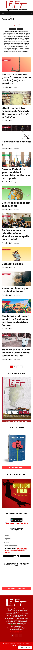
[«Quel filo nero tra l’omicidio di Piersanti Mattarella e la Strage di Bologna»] (16, 98)
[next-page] (21, 367)
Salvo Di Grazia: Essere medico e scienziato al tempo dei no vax (16, 352)
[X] (20, 635)
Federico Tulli (7, 87)
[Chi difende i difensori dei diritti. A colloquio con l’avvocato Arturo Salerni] (16, 306)
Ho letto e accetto (16, 550)
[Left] (16, 5)
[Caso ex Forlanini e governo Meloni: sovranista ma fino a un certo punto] (16, 159)
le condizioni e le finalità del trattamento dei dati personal (16, 550)
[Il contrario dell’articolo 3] (16, 132)
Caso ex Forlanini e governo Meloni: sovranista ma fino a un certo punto (16, 174)
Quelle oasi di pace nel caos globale (16, 204)
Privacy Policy (16, 632)
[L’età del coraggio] (16, 254)
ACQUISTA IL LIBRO (16, 468)
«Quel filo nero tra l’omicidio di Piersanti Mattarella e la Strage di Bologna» (15, 112)
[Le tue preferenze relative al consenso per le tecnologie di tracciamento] (25, 647)
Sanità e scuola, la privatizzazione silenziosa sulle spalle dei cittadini (15, 235)
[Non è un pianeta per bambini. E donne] (16, 278)
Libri (23, 643)
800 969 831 (15, 625)
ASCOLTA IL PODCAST (16, 589)
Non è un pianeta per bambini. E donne (15, 290)
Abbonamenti (6, 643)
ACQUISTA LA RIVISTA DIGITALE (16, 421)
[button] (2, 13)
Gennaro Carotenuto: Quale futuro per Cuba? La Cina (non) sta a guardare (16, 79)
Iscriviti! (16, 556)
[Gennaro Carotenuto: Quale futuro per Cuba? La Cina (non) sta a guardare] (16, 64)
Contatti (27, 643)
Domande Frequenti (16, 645)
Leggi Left (12, 643)
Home (3, 16)
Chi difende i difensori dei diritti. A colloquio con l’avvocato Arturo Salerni (15, 320)
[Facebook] (12, 635)
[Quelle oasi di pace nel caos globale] (16, 193)
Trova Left (18, 643)
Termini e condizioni (16, 631)
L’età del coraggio (13, 263)
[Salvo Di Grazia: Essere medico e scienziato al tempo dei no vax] (16, 340)
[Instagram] (16, 635)
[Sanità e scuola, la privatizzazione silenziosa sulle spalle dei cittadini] (16, 220)
